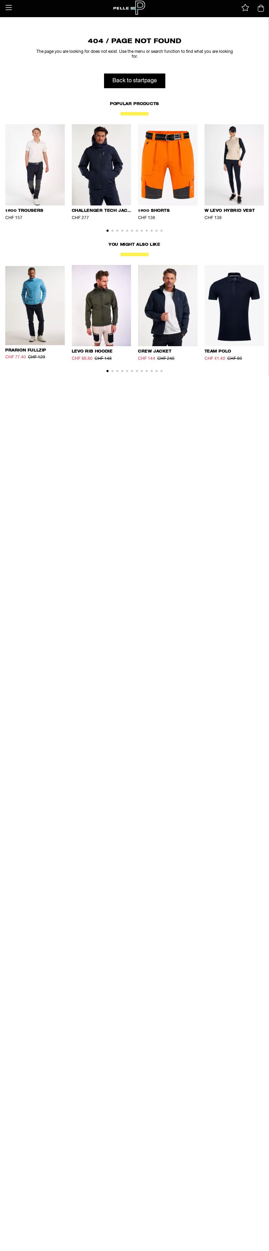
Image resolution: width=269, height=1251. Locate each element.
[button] (9, 8)
